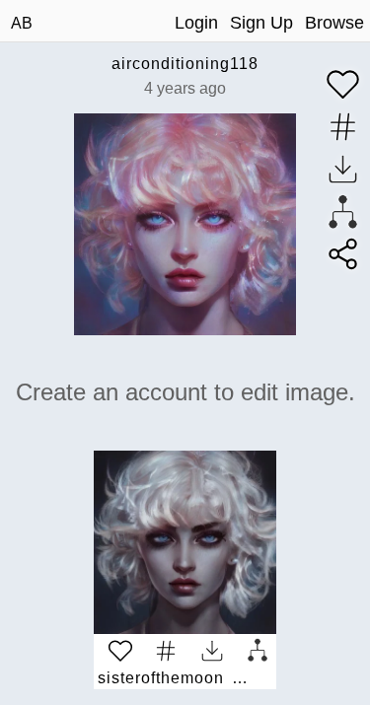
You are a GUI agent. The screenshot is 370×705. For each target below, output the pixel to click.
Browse (334, 23)
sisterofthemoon (161, 678)
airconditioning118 (185, 63)
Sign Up (261, 23)
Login (196, 23)
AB (22, 23)
